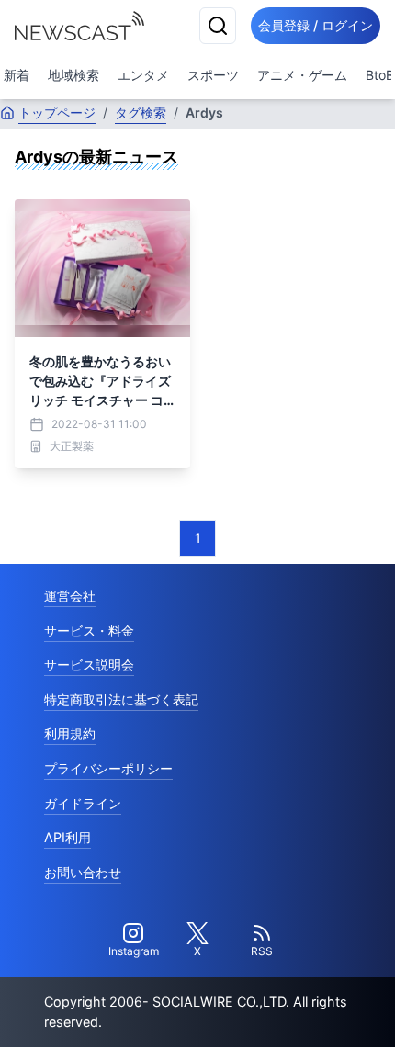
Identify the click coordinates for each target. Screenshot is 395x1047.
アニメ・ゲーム (302, 75)
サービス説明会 (89, 664)
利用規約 (70, 733)
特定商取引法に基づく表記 (121, 699)
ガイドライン (82, 803)
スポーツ (213, 75)
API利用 (67, 837)
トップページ (57, 112)
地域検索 (73, 75)
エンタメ (143, 75)
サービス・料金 (89, 630)
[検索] (217, 25)
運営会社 (70, 595)
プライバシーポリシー (108, 768)
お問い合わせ (82, 872)
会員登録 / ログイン (315, 25)
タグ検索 (140, 112)
